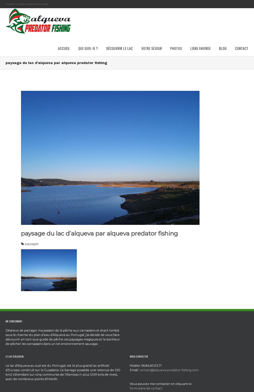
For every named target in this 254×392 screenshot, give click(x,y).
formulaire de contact (146, 388)
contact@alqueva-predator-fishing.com (169, 370)
